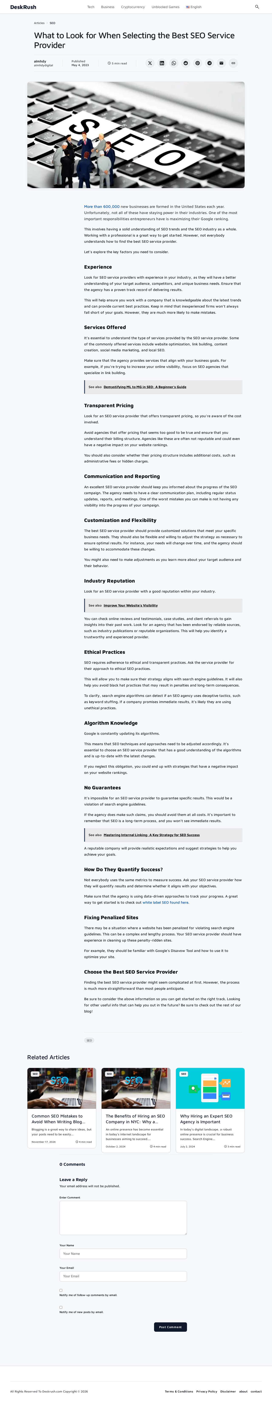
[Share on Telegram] (209, 63)
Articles (39, 23)
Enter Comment (70, 1197)
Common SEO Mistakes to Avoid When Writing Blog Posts (57, 1121)
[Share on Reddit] (185, 63)
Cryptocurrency (133, 7)
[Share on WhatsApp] (173, 63)
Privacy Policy (206, 1391)
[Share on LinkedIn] (162, 63)
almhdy (40, 61)
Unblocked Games (165, 7)
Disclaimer (228, 1391)
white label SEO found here (165, 902)
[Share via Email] (221, 63)
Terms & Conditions (179, 1391)
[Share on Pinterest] (197, 63)
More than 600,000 (102, 206)
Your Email (67, 1267)
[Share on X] (150, 63)
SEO (52, 23)
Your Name (67, 1245)
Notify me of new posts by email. (81, 1312)
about (243, 1391)
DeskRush (23, 7)
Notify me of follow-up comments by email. (88, 1295)
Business (107, 7)
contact (256, 1391)
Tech (90, 7)
